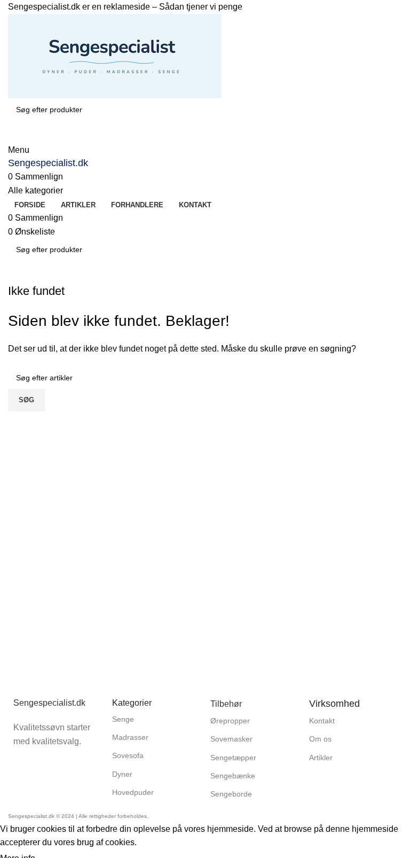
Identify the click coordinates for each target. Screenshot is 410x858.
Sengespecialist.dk (48, 163)
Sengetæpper (233, 757)
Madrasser (130, 737)
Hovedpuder (133, 792)
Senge (123, 719)
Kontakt (322, 720)
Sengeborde (231, 794)
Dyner (122, 774)
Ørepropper (230, 720)
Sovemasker (231, 739)
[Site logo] (115, 55)
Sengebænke (232, 775)
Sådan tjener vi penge (200, 6)
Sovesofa (128, 755)
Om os (320, 739)
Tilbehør (226, 703)
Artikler (321, 757)
